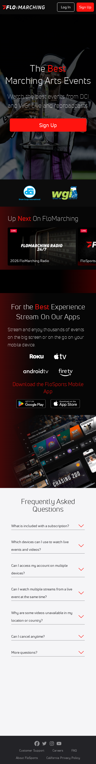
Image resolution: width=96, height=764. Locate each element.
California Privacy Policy (63, 758)
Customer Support (32, 750)
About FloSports (27, 758)
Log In (66, 7)
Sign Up (85, 7)
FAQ (74, 750)
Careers (57, 750)
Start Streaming (42, 251)
